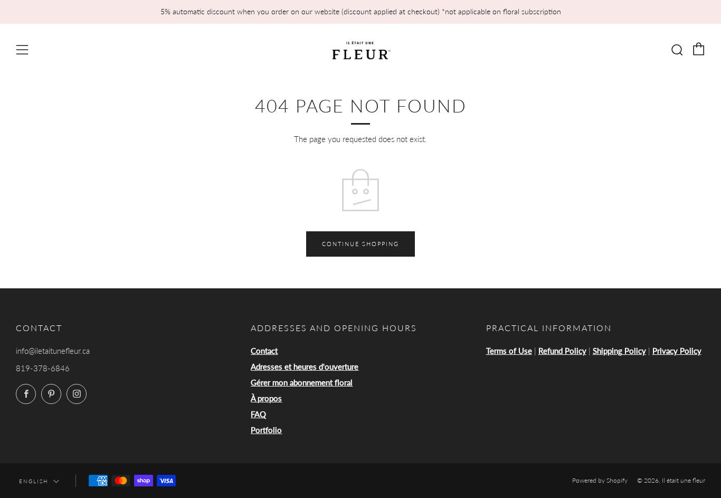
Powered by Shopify (600, 480)
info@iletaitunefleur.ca (53, 350)
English (34, 481)
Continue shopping (360, 243)
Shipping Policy (619, 350)
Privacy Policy (676, 350)
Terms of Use (509, 350)
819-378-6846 (43, 368)
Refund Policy (562, 350)
